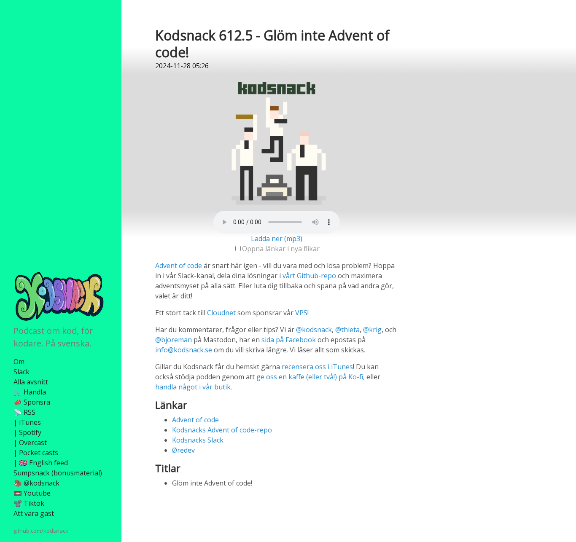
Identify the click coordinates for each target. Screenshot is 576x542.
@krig (372, 329)
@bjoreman (173, 339)
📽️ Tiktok (28, 503)
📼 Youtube (32, 493)
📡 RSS (24, 412)
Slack (21, 371)
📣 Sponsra (31, 402)
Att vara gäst (33, 513)
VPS (301, 312)
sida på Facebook (288, 339)
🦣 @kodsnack (36, 483)
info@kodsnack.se (183, 349)
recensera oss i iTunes (317, 366)
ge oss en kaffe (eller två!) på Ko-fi (309, 376)
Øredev (183, 450)
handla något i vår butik (193, 387)
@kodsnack (314, 329)
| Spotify (27, 432)
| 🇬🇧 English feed (40, 462)
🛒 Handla (29, 392)
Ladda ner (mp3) (276, 238)
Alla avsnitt (30, 381)
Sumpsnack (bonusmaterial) (57, 473)
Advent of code (178, 265)
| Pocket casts (35, 452)
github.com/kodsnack (40, 530)
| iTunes (27, 422)
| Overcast (30, 442)
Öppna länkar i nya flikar (281, 248)
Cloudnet (221, 312)
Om (18, 361)
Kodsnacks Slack (197, 440)
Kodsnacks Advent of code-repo (222, 430)
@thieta (347, 329)
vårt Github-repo (309, 275)
